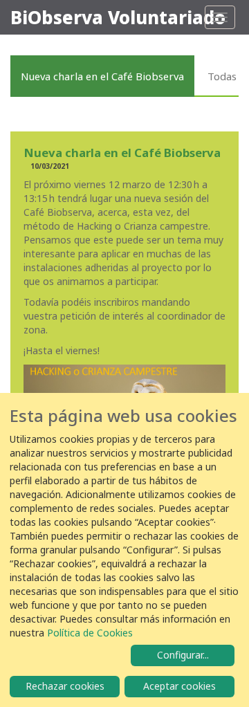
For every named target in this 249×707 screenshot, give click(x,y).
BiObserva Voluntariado (117, 17)
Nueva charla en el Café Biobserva (102, 76)
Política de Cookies (90, 632)
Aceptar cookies (179, 685)
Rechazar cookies (65, 685)
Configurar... (183, 654)
